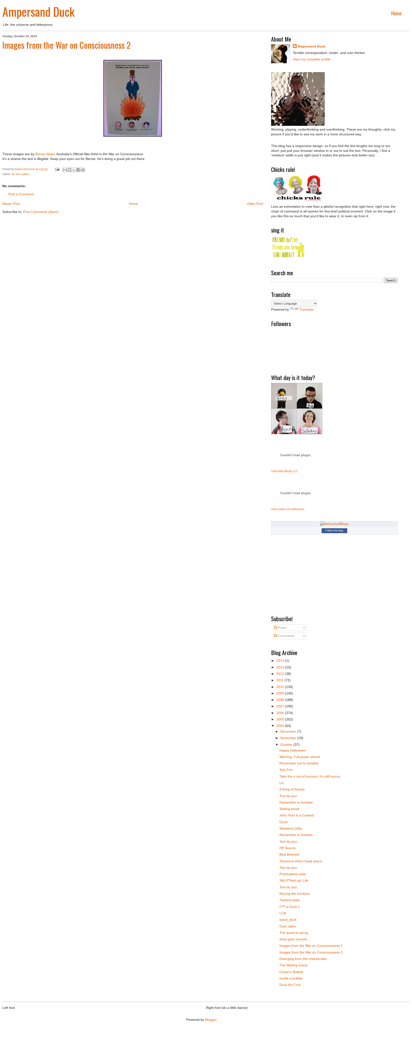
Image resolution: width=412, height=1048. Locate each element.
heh (18, 174)
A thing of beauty (292, 789)
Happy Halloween (292, 750)
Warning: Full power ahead (299, 757)
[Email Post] (57, 169)
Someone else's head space (300, 861)
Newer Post (11, 204)
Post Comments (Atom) (40, 212)
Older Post (255, 204)
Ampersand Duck (38, 11)
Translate (306, 309)
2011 (280, 680)
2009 (280, 693)
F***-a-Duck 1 (289, 907)
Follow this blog (334, 530)
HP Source (287, 848)
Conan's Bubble (291, 972)
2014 (280, 660)
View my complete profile (311, 59)
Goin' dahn (287, 926)
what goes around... (294, 939)
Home (396, 13)
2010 (280, 687)
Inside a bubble (291, 978)
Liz (281, 783)
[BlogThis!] (69, 169)
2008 (280, 700)
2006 (280, 713)
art (13, 174)
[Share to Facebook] (78, 169)
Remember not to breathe (299, 763)
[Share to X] (74, 169)
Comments (285, 636)
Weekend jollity (290, 828)
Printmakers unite (292, 874)
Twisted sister (289, 900)
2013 (280, 667)
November (288, 738)
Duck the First (289, 985)
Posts (281, 628)
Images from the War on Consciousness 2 (66, 44)
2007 (280, 706)
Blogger (210, 1020)
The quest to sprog (293, 933)
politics (26, 174)
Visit (284, 471)
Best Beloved (289, 854)
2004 (280, 726)
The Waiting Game (293, 965)
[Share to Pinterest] (83, 169)
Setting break (289, 809)
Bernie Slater (45, 154)
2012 (280, 674)
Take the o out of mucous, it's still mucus (309, 776)
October (287, 744)
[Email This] (64, 169)
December (288, 731)
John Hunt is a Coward (296, 815)
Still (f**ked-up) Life (293, 880)
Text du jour (288, 796)
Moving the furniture (294, 893)
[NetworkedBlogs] (334, 524)
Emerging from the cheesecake (303, 959)
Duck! (283, 822)
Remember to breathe (296, 802)
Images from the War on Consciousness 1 (311, 945)
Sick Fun (286, 770)
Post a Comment (21, 194)
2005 (280, 719)
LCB (282, 913)
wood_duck (288, 919)
